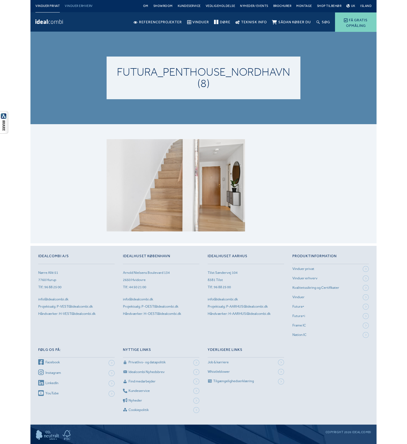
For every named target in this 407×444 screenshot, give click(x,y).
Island (366, 6)
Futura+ (298, 306)
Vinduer (298, 297)
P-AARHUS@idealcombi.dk (247, 306)
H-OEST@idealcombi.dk (162, 314)
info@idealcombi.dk (53, 299)
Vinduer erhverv (79, 6)
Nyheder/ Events (254, 6)
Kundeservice (189, 6)
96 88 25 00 (52, 287)
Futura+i (298, 316)
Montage (304, 6)
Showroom (163, 6)
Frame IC (299, 325)
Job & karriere (218, 362)
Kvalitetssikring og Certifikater (315, 287)
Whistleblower (219, 371)
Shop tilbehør (329, 6)
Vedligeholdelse (220, 6)
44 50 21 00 (137, 287)
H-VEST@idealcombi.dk (77, 314)
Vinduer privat (47, 6)
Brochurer (282, 6)
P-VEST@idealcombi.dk (75, 306)
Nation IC (299, 335)
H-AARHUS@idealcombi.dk (249, 314)
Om (145, 6)
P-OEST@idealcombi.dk (159, 306)
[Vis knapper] (4, 132)
